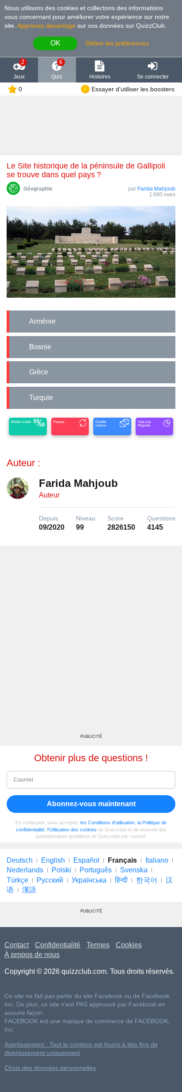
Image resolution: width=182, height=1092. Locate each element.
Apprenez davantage (46, 25)
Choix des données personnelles (50, 1068)
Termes (98, 945)
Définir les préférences (117, 43)
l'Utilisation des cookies (72, 829)
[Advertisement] (91, 643)
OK (55, 43)
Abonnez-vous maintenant (91, 804)
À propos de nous (32, 954)
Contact (16, 945)
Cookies (129, 945)
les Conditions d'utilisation (107, 822)
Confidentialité (57, 945)
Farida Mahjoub (156, 189)
